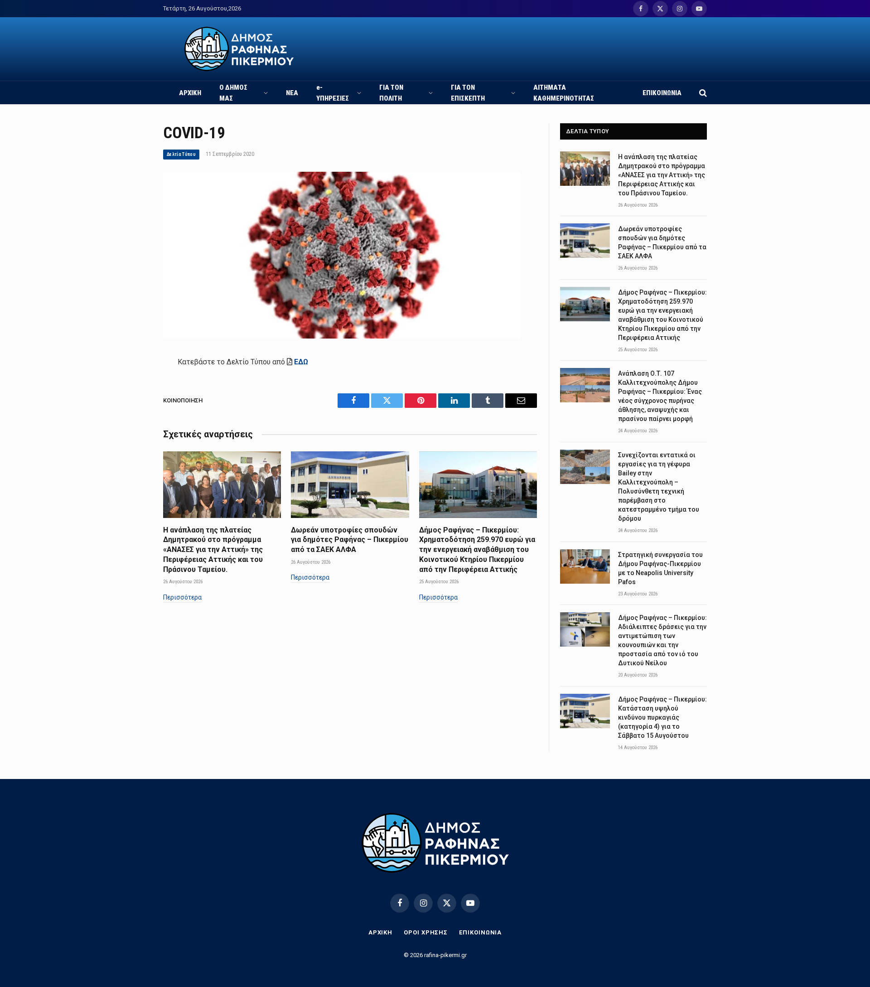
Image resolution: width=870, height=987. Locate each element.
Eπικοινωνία (480, 932)
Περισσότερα (182, 597)
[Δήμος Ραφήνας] (239, 49)
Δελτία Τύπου (181, 154)
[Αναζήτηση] (702, 92)
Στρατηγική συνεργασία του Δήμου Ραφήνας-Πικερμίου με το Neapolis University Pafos (660, 568)
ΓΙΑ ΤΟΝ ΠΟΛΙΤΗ (391, 92)
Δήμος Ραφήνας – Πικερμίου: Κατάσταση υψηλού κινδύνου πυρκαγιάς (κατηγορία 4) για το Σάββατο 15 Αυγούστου (662, 717)
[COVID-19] (341, 336)
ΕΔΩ (301, 362)
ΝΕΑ (292, 93)
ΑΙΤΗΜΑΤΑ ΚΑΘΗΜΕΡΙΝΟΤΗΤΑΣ (563, 92)
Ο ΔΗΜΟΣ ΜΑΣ (233, 92)
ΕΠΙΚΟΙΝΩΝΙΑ (662, 93)
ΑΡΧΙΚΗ (190, 93)
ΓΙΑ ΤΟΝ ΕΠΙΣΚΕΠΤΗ (468, 92)
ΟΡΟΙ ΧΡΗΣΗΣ (426, 932)
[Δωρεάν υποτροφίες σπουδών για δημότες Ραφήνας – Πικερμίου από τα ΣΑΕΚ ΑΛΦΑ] (350, 484)
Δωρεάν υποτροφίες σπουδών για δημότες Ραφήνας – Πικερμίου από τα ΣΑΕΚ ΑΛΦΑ (349, 540)
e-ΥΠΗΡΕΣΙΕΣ (332, 92)
